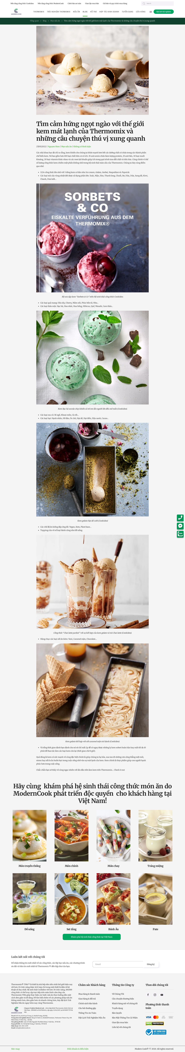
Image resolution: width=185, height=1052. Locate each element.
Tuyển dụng (127, 12)
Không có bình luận (82, 146)
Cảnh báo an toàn (74, 3)
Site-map (15, 1049)
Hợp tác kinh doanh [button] (109, 12)
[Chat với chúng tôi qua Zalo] (181, 534)
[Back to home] (16, 11)
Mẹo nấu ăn (66, 146)
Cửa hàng (140, 12)
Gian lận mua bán (92, 3)
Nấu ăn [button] (76, 12)
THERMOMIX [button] (38, 12)
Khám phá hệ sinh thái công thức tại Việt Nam (91, 937)
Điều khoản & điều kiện (77, 1049)
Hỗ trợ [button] (93, 12)
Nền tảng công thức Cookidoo (22, 3)
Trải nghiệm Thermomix (58, 12)
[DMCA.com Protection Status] (155, 1023)
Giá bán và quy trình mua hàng (115, 3)
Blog (85, 12)
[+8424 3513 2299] (181, 518)
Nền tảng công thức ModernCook (51, 3)
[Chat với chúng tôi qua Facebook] (181, 526)
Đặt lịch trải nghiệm (163, 12)
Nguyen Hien (54, 146)
